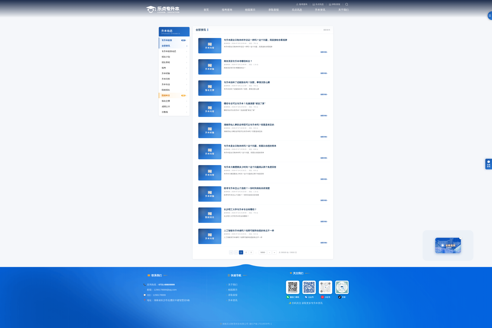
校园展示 (231, 289)
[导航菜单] (490, 15)
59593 (262, 252)
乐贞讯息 (320, 4)
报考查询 (303, 4)
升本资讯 (231, 300)
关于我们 (231, 284)
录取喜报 (336, 4)
